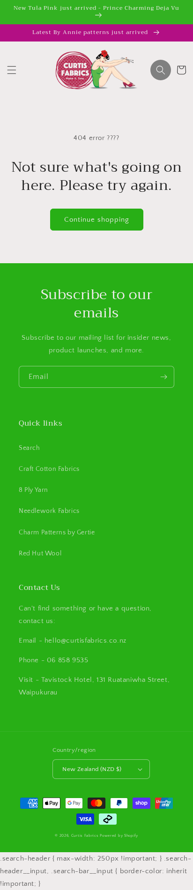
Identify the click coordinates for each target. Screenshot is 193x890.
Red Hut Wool (40, 553)
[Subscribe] (163, 377)
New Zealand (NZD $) (92, 769)
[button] (11, 70)
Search (29, 448)
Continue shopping (96, 220)
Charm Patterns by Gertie (57, 532)
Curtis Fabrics (85, 836)
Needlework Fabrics (49, 511)
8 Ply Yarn (33, 490)
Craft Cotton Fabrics (49, 469)
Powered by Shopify (119, 836)
